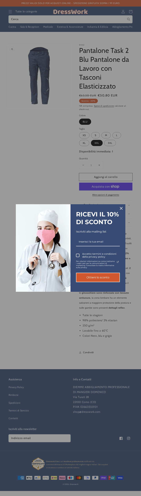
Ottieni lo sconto (97, 277)
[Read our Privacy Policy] (118, 262)
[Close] (121, 208)
